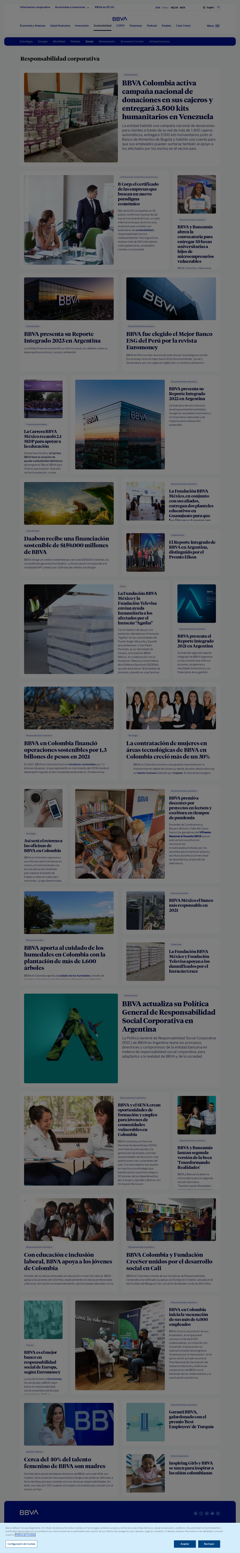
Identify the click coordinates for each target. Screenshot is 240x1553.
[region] (120, 1538)
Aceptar (185, 1544)
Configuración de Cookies (21, 1544)
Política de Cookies (25, 1534)
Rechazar (209, 1544)
